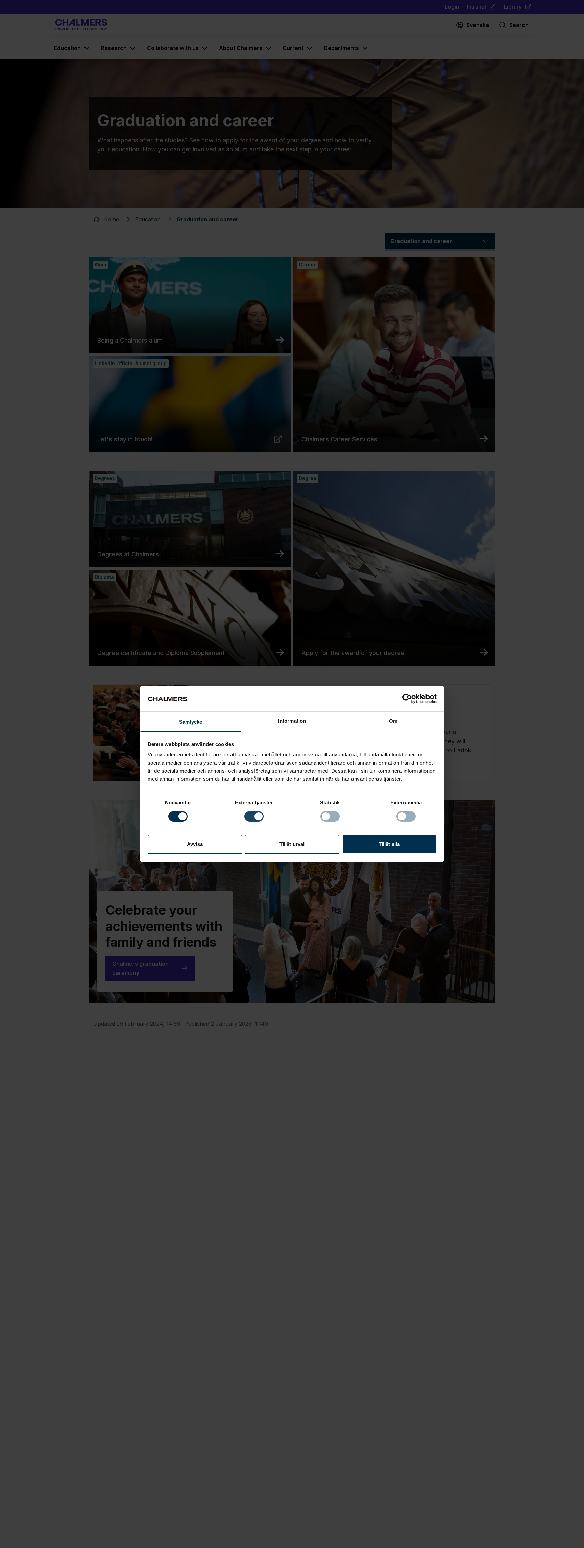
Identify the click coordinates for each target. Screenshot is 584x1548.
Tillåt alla (389, 844)
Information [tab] (292, 721)
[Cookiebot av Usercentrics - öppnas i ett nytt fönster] (407, 699)
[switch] (254, 816)
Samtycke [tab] (190, 722)
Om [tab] (393, 721)
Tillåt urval (292, 844)
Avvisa (195, 844)
